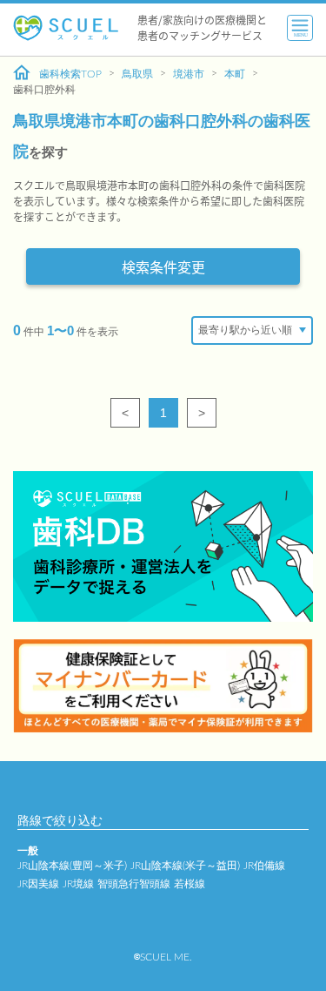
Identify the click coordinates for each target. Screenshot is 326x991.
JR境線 (78, 884)
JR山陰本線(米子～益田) (185, 865)
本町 (234, 74)
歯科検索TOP (70, 74)
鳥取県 (137, 74)
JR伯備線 (264, 865)
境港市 (188, 74)
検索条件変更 (163, 266)
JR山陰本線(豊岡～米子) (72, 865)
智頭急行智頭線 (133, 884)
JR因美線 (38, 884)
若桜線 (189, 884)
